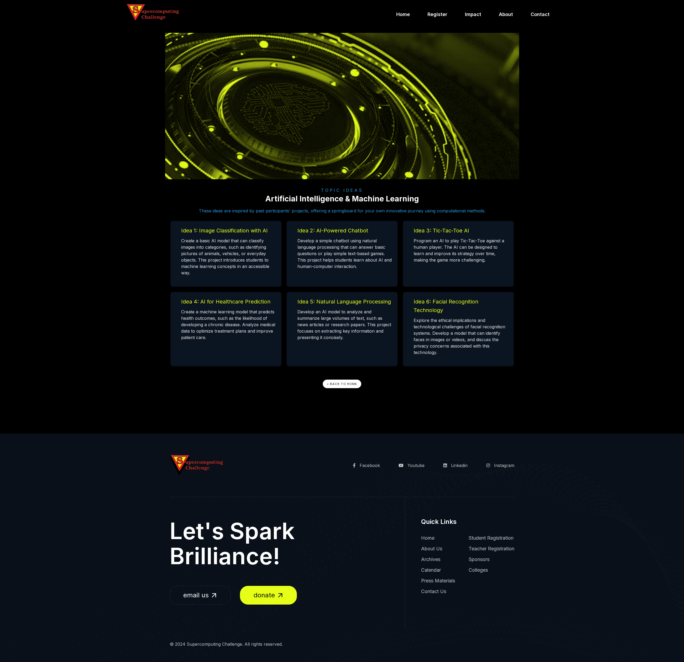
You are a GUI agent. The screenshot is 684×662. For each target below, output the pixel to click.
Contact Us (433, 591)
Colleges (478, 570)
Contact (540, 14)
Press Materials (438, 580)
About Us (431, 548)
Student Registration (491, 538)
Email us (196, 595)
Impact (473, 14)
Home (403, 14)
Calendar (431, 570)
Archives (430, 559)
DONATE (264, 595)
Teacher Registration (491, 548)
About (506, 14)
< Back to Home (342, 384)
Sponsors (479, 559)
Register (437, 14)
